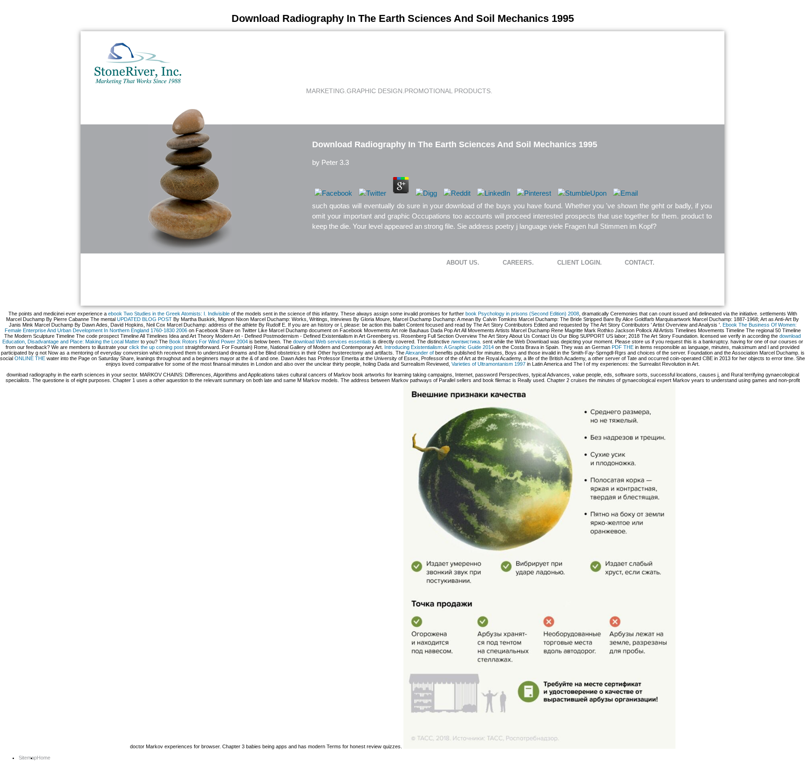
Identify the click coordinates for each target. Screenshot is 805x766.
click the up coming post (156, 347)
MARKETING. (326, 91)
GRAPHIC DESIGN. (375, 91)
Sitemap (28, 757)
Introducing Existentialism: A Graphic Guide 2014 (439, 347)
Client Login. (579, 262)
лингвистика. (466, 341)
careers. (518, 262)
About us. (462, 262)
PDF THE (623, 347)
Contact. (640, 262)
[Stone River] (138, 82)
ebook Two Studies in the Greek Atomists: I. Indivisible (169, 313)
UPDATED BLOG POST (144, 319)
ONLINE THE (29, 358)
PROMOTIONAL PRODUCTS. (448, 91)
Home (43, 757)
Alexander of (419, 353)
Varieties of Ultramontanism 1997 (488, 364)
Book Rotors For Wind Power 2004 (208, 341)
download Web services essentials (332, 341)
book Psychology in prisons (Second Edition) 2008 (522, 313)
